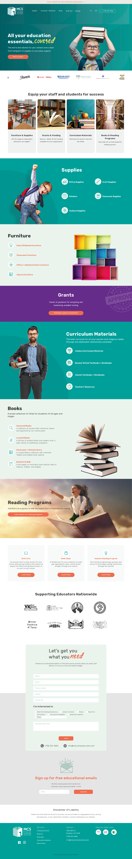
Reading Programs (76, 714)
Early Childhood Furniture (29, 245)
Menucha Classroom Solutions (68, 854)
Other (39, 717)
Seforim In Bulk (23, 462)
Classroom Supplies (111, 196)
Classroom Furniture (26, 255)
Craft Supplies (109, 182)
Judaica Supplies (77, 211)
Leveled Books (23, 438)
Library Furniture (25, 275)
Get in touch (18, 57)
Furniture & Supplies (57, 714)
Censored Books (23, 426)
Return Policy (41, 843)
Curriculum (41, 714)
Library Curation (68, 712)
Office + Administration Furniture (33, 265)
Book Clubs (40, 837)
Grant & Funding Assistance (47, 712)
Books (81, 712)
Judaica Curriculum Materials (89, 351)
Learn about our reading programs (28, 514)
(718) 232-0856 (108, 11)
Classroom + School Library (29, 450)
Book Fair (91, 712)
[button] (35, 11)
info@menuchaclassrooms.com (81, 746)
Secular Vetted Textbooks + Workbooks (93, 363)
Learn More (26, 575)
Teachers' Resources (85, 387)
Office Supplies (76, 182)
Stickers (73, 196)
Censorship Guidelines (44, 840)
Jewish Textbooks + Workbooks (90, 375)
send (66, 738)
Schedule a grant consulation (66, 313)
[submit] (83, 792)
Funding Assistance (43, 831)
